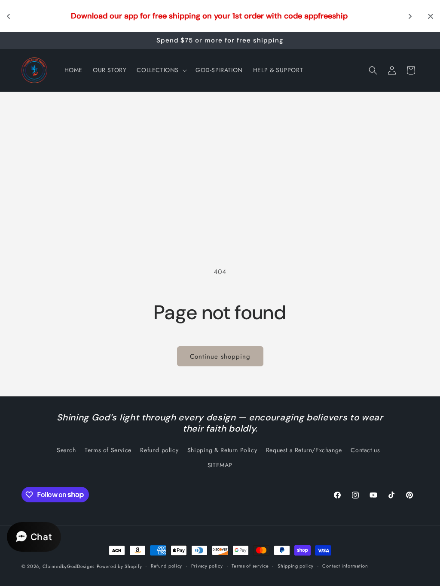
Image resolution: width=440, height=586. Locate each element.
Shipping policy (296, 565)
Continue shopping (220, 356)
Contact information (345, 565)
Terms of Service (108, 450)
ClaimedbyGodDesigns (69, 566)
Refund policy (159, 450)
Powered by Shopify (119, 566)
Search (66, 450)
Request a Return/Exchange (304, 450)
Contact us (365, 450)
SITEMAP (220, 465)
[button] (160, 70)
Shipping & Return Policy (222, 450)
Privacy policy (207, 565)
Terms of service (250, 565)
